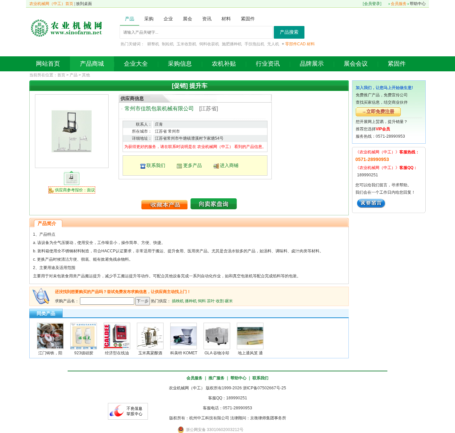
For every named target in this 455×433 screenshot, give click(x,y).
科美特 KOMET (183, 353)
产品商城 (92, 63)
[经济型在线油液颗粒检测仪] (117, 335)
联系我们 (156, 165)
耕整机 (153, 44)
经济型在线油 (117, 353)
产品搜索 (289, 32)
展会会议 (356, 63)
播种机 (191, 300)
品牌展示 (312, 63)
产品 (74, 75)
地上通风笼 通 (250, 353)
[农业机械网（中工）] (66, 27)
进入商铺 (229, 165)
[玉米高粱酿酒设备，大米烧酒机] (150, 335)
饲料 (202, 300)
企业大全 (136, 63)
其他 (86, 75)
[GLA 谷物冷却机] (217, 335)
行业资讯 (268, 63)
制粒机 (168, 44)
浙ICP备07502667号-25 (264, 388)
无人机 (273, 44)
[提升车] (71, 131)
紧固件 (397, 63)
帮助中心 (418, 3)
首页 (61, 75)
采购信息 (180, 63)
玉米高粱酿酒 (150, 353)
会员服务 (399, 3)
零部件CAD (295, 44)
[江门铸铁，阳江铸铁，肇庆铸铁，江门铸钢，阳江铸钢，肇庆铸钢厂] (50, 335)
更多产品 (192, 165)
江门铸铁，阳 (50, 353)
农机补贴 (224, 63)
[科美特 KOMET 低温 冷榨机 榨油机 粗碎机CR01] (183, 335)
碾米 (229, 300)
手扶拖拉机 (254, 44)
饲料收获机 (209, 44)
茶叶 (211, 300)
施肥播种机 (232, 44)
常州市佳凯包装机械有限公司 (159, 108)
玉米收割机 (187, 44)
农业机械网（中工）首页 (51, 3)
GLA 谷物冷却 (217, 353)
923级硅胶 (83, 353)
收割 (220, 300)
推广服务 (217, 378)
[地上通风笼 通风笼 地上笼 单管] (250, 335)
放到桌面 (84, 3)
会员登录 (372, 3)
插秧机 (178, 300)
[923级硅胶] (83, 335)
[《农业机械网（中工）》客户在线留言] (371, 203)
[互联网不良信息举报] (128, 411)
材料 (311, 44)
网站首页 (48, 63)
